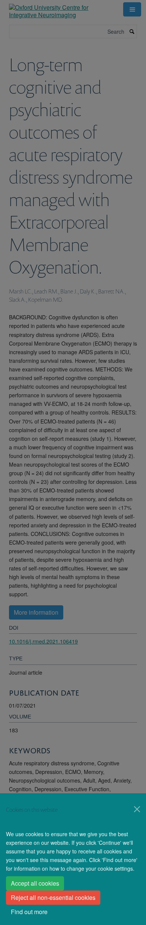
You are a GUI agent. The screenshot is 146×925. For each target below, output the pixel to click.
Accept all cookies (35, 883)
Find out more (29, 911)
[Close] (137, 809)
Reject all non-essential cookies (53, 897)
